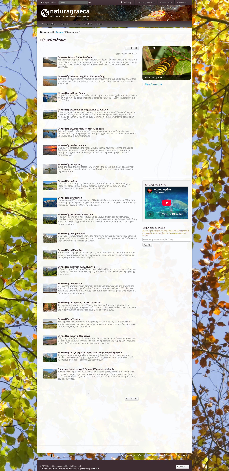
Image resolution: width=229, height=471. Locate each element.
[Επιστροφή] (127, 48)
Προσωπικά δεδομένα (163, 455)
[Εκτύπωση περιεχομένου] (131, 48)
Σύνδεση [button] (127, 2)
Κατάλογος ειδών (48, 24)
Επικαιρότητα (166, 2)
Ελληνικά (181, 467)
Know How (87, 24)
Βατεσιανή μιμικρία (153, 77)
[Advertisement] (86, 424)
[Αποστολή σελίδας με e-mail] (136, 48)
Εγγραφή (147, 245)
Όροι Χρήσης (182, 455)
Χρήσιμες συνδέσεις (146, 2)
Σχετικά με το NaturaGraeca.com (135, 455)
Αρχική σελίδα (49, 2)
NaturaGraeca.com (153, 84)
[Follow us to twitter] (55, 455)
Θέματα (77, 24)
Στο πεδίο (99, 24)
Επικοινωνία (182, 2)
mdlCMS (95, 468)
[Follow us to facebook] (51, 455)
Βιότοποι (64, 24)
